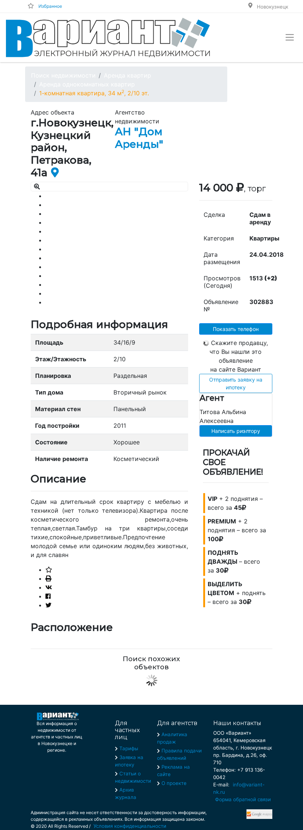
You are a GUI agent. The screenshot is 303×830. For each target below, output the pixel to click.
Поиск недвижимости (63, 75)
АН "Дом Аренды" (139, 137)
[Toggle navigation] (289, 37)
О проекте (174, 783)
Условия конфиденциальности (129, 826)
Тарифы (128, 748)
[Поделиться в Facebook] (48, 596)
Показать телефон (236, 329)
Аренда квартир (127, 75)
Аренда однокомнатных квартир (87, 84)
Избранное (50, 6)
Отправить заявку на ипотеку (235, 383)
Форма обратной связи (243, 799)
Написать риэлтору (235, 431)
